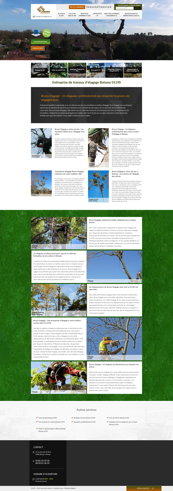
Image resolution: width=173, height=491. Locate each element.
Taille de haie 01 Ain (72, 14)
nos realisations (40, 42)
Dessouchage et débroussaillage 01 (131, 14)
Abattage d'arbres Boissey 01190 (84, 418)
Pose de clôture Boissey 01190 (119, 418)
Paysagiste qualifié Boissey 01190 (84, 422)
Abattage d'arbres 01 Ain (84, 14)
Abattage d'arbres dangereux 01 (111, 14)
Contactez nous (38, 48)
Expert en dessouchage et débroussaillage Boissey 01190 (52, 430)
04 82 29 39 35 (93, 7)
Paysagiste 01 (97, 14)
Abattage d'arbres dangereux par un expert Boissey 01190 (123, 423)
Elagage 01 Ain (61, 14)
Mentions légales (69, 488)
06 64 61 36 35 (105, 7)
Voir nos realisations (77, 7)
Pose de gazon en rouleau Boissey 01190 (51, 422)
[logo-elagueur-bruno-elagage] (43, 9)
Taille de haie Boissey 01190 (47, 418)
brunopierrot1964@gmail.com (43, 16)
